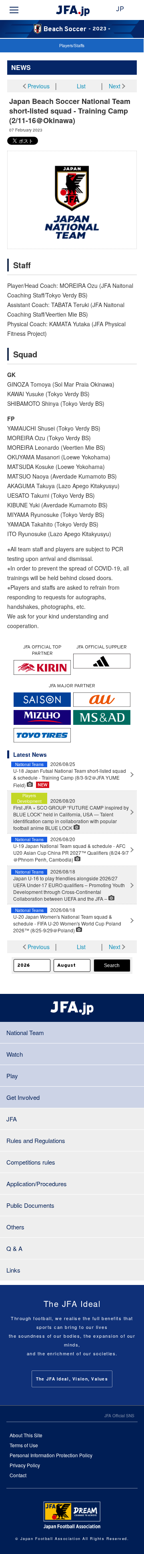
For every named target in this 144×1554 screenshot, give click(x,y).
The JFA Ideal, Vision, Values (72, 1379)
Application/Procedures (36, 1183)
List (81, 86)
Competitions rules (30, 1162)
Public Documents (30, 1205)
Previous (39, 86)
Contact (18, 1475)
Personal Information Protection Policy (51, 1455)
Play (12, 1075)
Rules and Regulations (35, 1140)
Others (15, 1227)
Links (13, 1270)
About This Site (26, 1435)
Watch (14, 1054)
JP (120, 10)
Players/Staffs (71, 45)
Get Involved (23, 1097)
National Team (25, 1032)
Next (114, 86)
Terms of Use (24, 1445)
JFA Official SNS (119, 1415)
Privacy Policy (25, 1465)
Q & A (14, 1248)
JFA (11, 1119)
